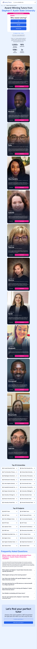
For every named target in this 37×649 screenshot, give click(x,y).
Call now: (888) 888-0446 (19, 2)
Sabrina (11, 448)
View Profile (11, 86)
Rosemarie (12, 414)
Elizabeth (11, 348)
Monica (11, 280)
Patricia (11, 247)
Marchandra (13, 179)
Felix (10, 145)
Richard (11, 111)
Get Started (22, 86)
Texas (4, 5)
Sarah (10, 313)
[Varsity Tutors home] (7, 2)
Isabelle (11, 212)
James (10, 77)
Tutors (2, 5)
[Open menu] (35, 2)
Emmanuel (12, 381)
